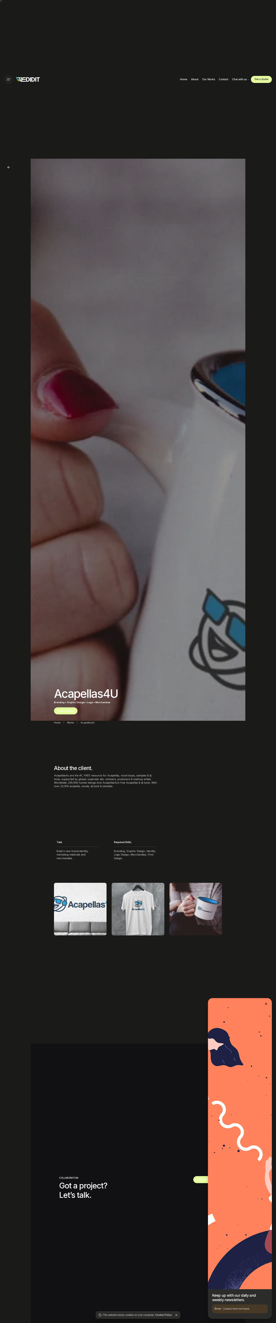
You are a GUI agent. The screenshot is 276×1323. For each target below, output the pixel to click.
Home (57, 722)
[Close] (176, 1315)
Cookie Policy (163, 1314)
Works (70, 722)
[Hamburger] (8, 79)
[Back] (8, 167)
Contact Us (203, 1179)
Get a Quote (261, 79)
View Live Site (65, 710)
